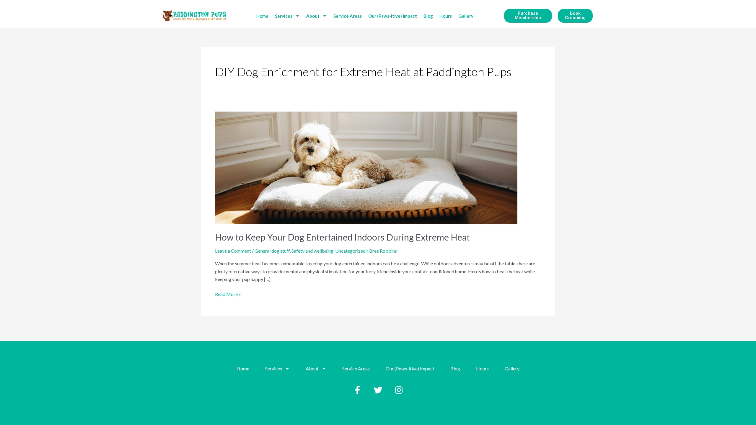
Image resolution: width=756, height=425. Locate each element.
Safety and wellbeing (312, 251)
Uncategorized (350, 251)
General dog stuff (272, 251)
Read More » (228, 293)
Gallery (465, 16)
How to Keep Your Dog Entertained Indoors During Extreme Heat (342, 237)
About (313, 16)
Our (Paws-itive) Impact (392, 16)
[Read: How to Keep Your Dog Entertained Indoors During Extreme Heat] (366, 167)
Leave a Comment (233, 251)
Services (283, 16)
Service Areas (347, 16)
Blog (428, 16)
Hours (445, 16)
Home (262, 16)
